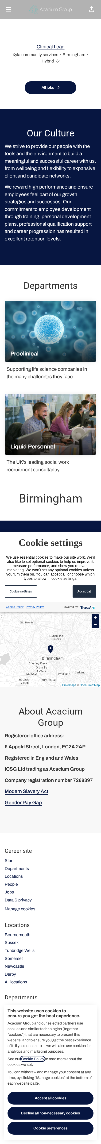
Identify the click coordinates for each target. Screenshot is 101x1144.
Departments (17, 868)
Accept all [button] (84, 591)
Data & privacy (18, 900)
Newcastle (14, 966)
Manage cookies (20, 909)
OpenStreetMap (90, 685)
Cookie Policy (32, 1059)
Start (9, 860)
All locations (16, 982)
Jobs (9, 892)
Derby (10, 974)
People (11, 884)
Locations (14, 876)
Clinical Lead (51, 46)
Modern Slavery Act (26, 791)
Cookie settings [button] (21, 591)
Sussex (12, 942)
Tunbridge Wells (20, 950)
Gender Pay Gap (23, 802)
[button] (91, 9)
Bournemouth (17, 934)
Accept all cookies (50, 1098)
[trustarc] (87, 607)
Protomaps (69, 685)
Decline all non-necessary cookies (50, 1113)
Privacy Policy (35, 607)
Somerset (14, 958)
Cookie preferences (50, 1128)
